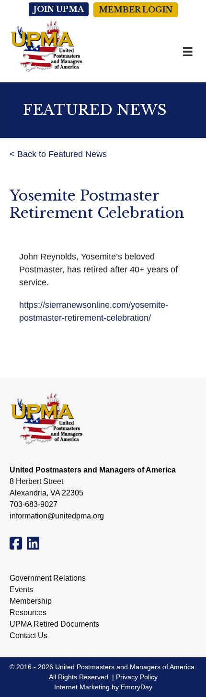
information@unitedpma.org (57, 516)
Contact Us (28, 636)
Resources (28, 613)
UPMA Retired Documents (54, 624)
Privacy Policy (137, 677)
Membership (31, 601)
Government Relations (48, 578)
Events (21, 590)
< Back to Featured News (58, 154)
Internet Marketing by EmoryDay (103, 687)
